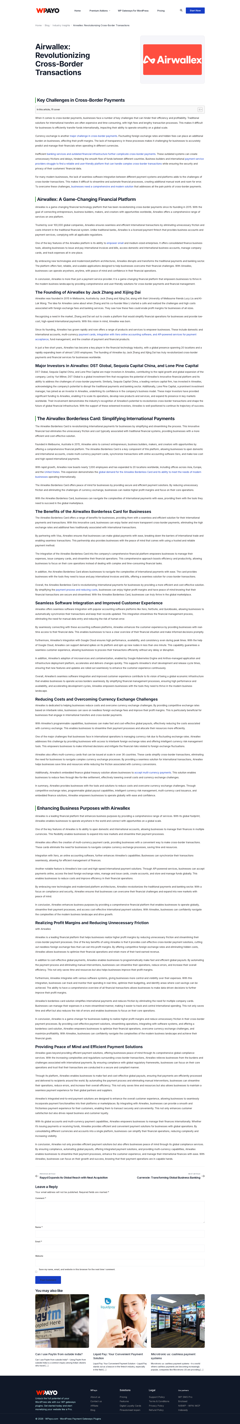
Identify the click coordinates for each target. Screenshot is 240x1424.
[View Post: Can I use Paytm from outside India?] (62, 1321)
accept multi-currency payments (152, 772)
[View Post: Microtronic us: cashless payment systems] (178, 1321)
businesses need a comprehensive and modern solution (102, 186)
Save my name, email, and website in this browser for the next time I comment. (77, 1269)
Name (39, 1227)
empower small (115, 243)
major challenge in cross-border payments (93, 136)
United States (52, 472)
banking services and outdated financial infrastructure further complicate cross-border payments (101, 154)
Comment (40, 1198)
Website (39, 1256)
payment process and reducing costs (77, 589)
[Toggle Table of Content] (199, 109)
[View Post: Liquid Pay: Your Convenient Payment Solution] (120, 1321)
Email (38, 1241)
